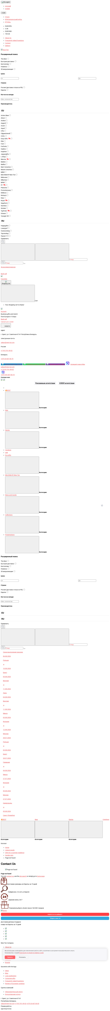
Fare (2, 144)
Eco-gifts (8, 455)
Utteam (3, 213)
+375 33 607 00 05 (33, 1003)
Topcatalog (4, 233)
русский (8, 6)
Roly (2, 198)
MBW (2, 172)
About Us (8, 38)
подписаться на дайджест (55, 914)
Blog (6, 973)
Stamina (3, 206)
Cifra (2, 131)
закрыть (6, 325)
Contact (8, 43)
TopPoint (4, 211)
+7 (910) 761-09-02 (7, 369)
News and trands (11, 495)
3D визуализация (7, 69)
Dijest (7, 971)
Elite (2, 141)
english (7, 2)
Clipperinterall (5, 133)
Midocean (4, 177)
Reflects (3, 193)
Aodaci (3, 120)
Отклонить (22, 957)
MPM (2, 182)
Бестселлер (5, 64)
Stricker (3, 208)
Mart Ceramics (6, 167)
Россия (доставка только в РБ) (12, 87)
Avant (3, 126)
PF (2, 185)
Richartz (3, 195)
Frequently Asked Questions (14, 40)
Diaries (7, 430)
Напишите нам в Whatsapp (36, 364)
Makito (3, 162)
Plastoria (4, 188)
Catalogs (8, 450)
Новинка (4, 66)
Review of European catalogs (14, 983)
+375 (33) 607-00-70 (8, 375)
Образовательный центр (14, 992)
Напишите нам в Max (77, 364)
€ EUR (3, 13)
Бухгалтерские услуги (12, 994)
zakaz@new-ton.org (7, 367)
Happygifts (4, 226)
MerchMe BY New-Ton (8, 175)
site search (23, 876)
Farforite (4, 146)
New (6, 410)
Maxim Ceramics (6, 169)
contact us (10, 876)
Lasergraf (4, 228)
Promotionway (6, 190)
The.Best (4, 59)
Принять (10, 957)
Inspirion (4, 151)
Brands (7, 962)
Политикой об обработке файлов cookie (31, 953)
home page (40, 876)
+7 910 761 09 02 (20, 1003)
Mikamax (4, 180)
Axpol (3, 128)
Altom (3, 118)
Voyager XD (5, 216)
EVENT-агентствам (66, 383)
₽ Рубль (8, 22)
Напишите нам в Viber (57, 364)
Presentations (10, 535)
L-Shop (3, 157)
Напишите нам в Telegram (14, 364)
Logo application (10, 976)
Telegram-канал (54, 918)
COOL (3, 136)
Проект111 (5, 236)
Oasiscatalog (5, 231)
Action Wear (5, 115)
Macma (3, 159)
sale (6, 452)
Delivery (7, 46)
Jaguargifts (5, 154)
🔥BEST (8, 390)
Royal (3, 200)
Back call (4, 274)
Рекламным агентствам (45, 383)
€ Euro (7, 17)
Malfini (3, 164)
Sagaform (4, 203)
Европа (3, 90)
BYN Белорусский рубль (13, 19)
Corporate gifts (10, 978)
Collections (8, 515)
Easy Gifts (4, 139)
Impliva (3, 149)
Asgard (3, 123)
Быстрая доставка (7, 61)
